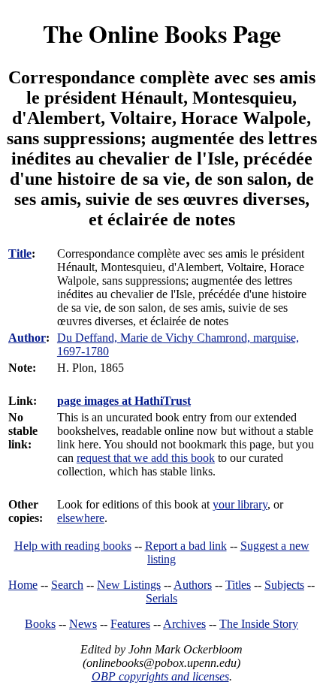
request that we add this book (146, 457)
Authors (193, 584)
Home (23, 584)
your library (240, 504)
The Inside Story (258, 623)
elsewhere (80, 517)
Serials (161, 598)
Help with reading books (72, 545)
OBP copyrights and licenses (160, 676)
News (83, 623)
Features (130, 623)
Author (27, 337)
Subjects (284, 584)
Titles (238, 584)
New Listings (129, 584)
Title (20, 253)
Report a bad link (186, 545)
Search (67, 584)
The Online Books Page (162, 33)
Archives (184, 623)
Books (40, 623)
